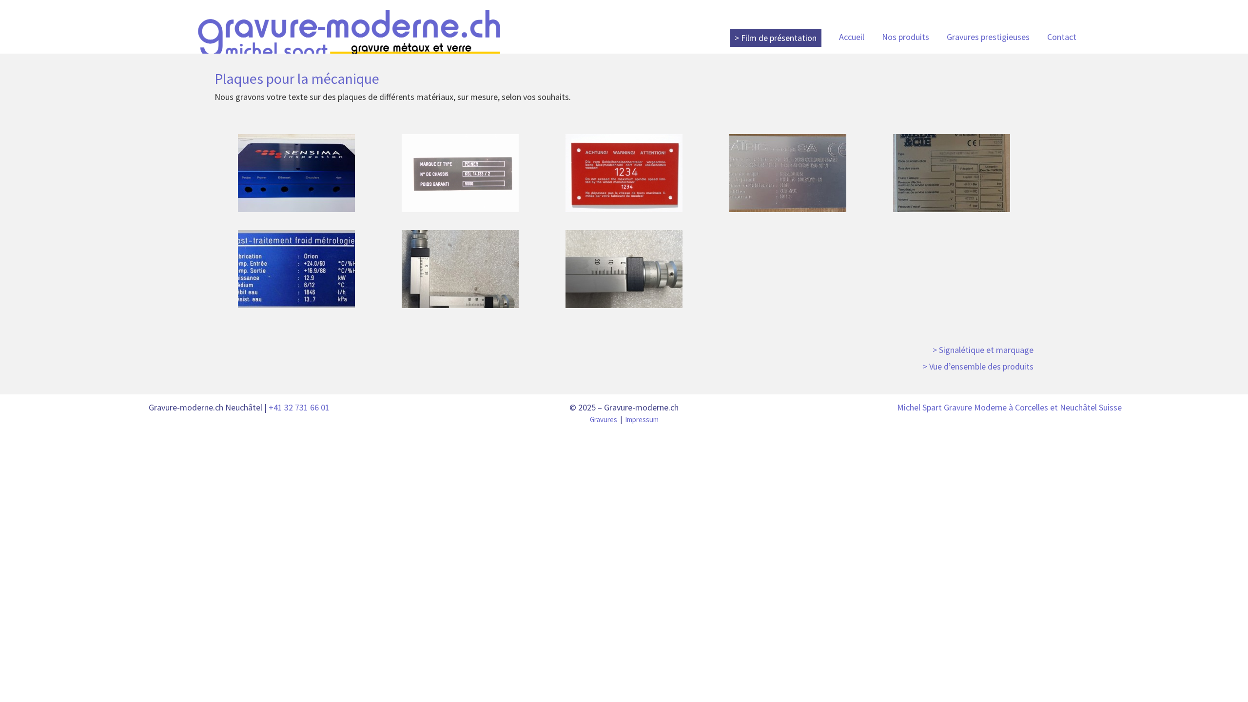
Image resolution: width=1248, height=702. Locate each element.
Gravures (603, 419)
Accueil (851, 36)
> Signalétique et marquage (983, 349)
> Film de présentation (776, 37)
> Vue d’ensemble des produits (978, 366)
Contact (1061, 36)
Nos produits (905, 36)
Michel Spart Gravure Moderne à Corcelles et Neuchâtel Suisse (1009, 407)
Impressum (642, 419)
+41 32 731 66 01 (299, 407)
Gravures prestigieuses (988, 36)
